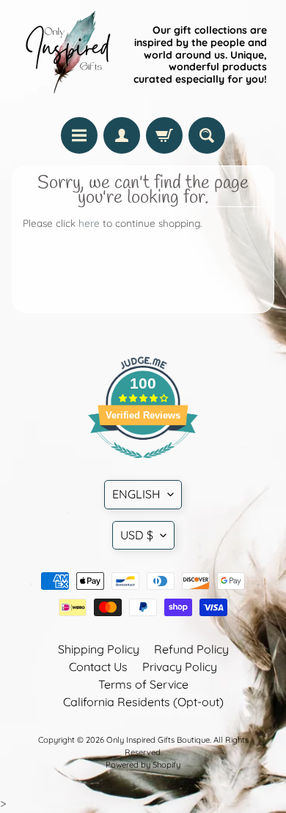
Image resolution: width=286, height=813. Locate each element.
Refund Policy (191, 649)
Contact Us (98, 666)
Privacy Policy (179, 666)
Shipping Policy (98, 649)
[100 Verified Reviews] (143, 465)
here (89, 223)
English (136, 494)
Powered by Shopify (143, 765)
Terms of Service (143, 684)
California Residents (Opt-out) (143, 701)
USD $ (136, 535)
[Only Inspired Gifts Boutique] (67, 55)
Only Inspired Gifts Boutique (158, 740)
